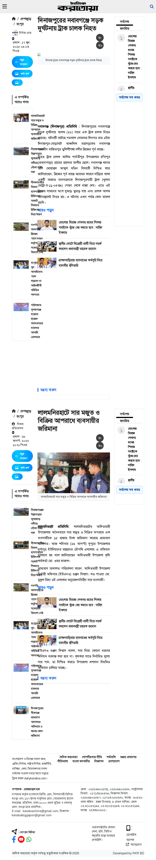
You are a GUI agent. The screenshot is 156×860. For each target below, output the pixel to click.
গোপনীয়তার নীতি (92, 757)
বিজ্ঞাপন (99, 761)
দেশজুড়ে (25, 19)
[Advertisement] (96, 93)
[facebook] (14, 839)
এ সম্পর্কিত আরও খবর (22, 99)
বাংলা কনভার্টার (81, 761)
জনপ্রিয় (124, 28)
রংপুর (20, 24)
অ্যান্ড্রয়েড (136, 844)
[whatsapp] (28, 839)
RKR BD (138, 853)
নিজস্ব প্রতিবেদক (18, 426)
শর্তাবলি (111, 757)
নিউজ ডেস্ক (24, 33)
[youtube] (21, 839)
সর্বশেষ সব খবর (129, 489)
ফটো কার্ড (25, 73)
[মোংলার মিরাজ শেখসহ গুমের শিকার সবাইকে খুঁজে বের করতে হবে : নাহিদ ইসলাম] (128, 57)
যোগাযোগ (113, 761)
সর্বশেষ (124, 21)
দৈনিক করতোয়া (68, 757)
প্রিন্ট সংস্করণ (23, 62)
